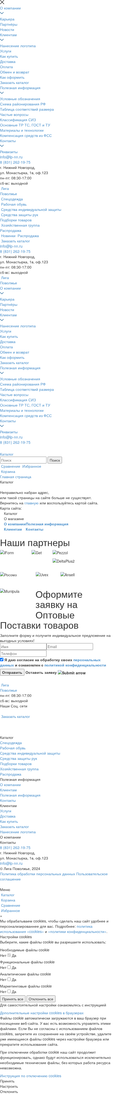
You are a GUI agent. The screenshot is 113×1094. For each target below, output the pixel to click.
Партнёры (8, 24)
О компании (10, 7)
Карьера (7, 19)
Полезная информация (20, 87)
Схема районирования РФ (23, 103)
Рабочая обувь (12, 747)
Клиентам (8, 34)
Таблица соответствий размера (27, 109)
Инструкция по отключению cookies (30, 1075)
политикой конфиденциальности (75, 665)
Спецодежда (11, 742)
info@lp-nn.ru (11, 156)
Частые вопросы (14, 114)
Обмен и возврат (14, 71)
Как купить (9, 56)
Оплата (6, 66)
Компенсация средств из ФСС (26, 135)
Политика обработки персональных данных (37, 873)
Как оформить (12, 77)
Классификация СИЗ (18, 119)
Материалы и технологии (22, 130)
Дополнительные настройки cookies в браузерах (42, 1012)
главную (31, 502)
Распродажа (10, 774)
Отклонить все (41, 998)
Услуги (5, 51)
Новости (7, 29)
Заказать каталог (14, 82)
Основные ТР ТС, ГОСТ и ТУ (25, 124)
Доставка (8, 61)
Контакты (8, 140)
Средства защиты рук (18, 758)
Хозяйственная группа (19, 768)
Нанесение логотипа (18, 45)
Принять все (12, 998)
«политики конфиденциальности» (77, 931)
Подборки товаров (16, 763)
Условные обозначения (20, 98)
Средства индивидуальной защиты (30, 753)
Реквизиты (9, 151)
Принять (7, 1081)
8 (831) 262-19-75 (15, 162)
